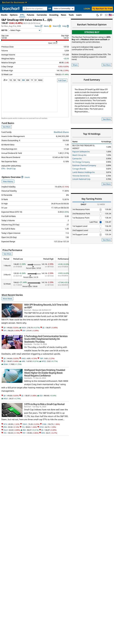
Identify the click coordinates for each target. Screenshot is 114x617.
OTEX (41, 427)
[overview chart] (35, 99)
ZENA (5, 364)
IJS (43, 327)
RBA (24, 430)
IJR (4, 327)
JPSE (5, 427)
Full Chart (62, 80)
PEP (23, 433)
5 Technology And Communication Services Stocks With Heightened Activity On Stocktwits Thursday (45, 339)
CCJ (23, 427)
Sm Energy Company (81, 162)
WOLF (5, 398)
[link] (65, 26)
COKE (44, 424)
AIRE (23, 361)
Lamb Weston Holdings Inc (83, 172)
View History (8, 181)
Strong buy (91, 32)
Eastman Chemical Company (84, 165)
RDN (43, 433)
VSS (4, 433)
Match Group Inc (79, 155)
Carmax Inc (77, 158)
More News (7, 298)
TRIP (41, 358)
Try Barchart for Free (102, 8)
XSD (41, 395)
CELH (5, 430)
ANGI (23, 358)
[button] (111, 15)
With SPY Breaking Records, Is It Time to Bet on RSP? (46, 306)
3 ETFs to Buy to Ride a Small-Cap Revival (44, 404)
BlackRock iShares (61, 132)
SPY (4, 330)
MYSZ (43, 361)
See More (7, 127)
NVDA (23, 327)
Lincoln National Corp (81, 179)
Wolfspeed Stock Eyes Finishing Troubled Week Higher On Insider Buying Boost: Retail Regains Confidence (44, 373)
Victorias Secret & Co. (81, 175)
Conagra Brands (79, 168)
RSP (23, 330)
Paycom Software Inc (81, 151)
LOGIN (87, 8)
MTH (5, 424)
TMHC (24, 424)
